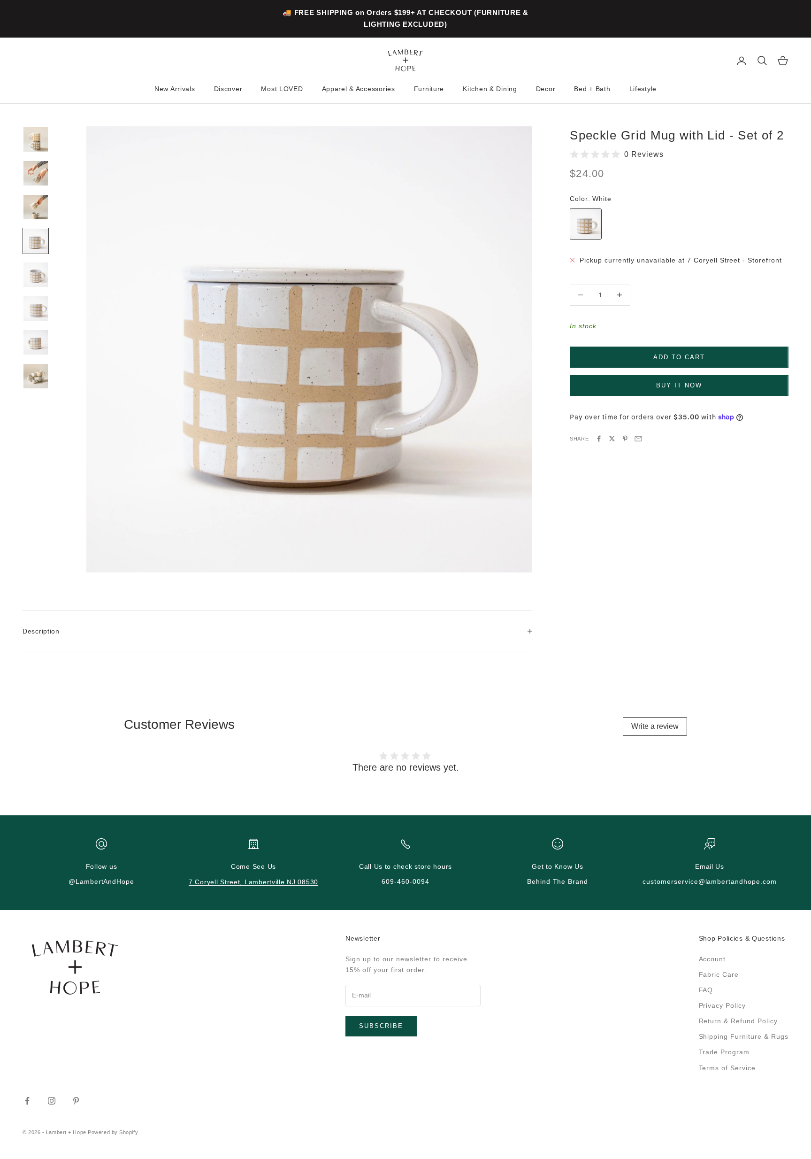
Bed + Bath (592, 89)
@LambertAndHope (102, 881)
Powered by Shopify (113, 1132)
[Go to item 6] (36, 308)
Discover (228, 89)
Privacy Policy (722, 1005)
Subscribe (381, 1025)
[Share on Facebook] (599, 438)
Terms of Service (727, 1068)
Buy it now (679, 385)
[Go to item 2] (36, 173)
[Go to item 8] (36, 376)
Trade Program (724, 1052)
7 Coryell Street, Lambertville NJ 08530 (253, 882)
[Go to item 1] (36, 139)
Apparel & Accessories (358, 89)
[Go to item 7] (36, 342)
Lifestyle (643, 89)
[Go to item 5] (36, 275)
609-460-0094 (405, 881)
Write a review (655, 726)
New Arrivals (174, 89)
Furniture (429, 89)
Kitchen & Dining (490, 89)
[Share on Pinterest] (625, 438)
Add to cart (678, 357)
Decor (546, 89)
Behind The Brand (558, 881)
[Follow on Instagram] (51, 1100)
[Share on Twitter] (612, 438)
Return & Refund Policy (738, 1021)
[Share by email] (638, 438)
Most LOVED (282, 89)
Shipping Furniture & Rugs (744, 1036)
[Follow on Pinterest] (76, 1100)
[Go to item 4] (36, 241)
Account (712, 959)
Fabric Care (719, 974)
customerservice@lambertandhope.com (710, 881)
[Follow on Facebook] (27, 1100)
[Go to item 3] (36, 207)
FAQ (706, 990)
